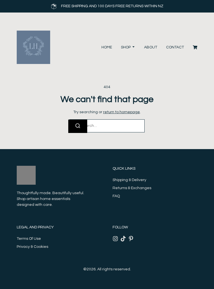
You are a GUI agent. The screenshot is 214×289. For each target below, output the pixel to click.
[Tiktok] (123, 238)
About (150, 47)
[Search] (77, 126)
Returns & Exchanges (132, 188)
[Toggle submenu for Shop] (133, 47)
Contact (175, 47)
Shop (126, 47)
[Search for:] (107, 125)
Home (106, 47)
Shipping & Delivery (129, 180)
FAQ (116, 196)
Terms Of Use (29, 239)
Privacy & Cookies (32, 247)
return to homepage (121, 112)
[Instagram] (115, 238)
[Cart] (195, 47)
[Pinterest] (131, 238)
